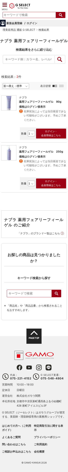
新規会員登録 (14, 23)
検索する (60, 15)
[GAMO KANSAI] (34, 358)
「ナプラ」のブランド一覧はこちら (39, 233)
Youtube (29, 367)
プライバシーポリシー (47, 437)
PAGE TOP (34, 338)
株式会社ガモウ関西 (28, 395)
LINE (49, 367)
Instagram (39, 367)
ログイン (32, 23)
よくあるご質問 (11, 437)
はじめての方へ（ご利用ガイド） (16, 427)
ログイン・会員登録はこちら (51, 133)
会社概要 (39, 451)
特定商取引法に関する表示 (48, 427)
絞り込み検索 (59, 59)
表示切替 (45, 85)
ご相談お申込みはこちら (16, 451)
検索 (56, 293)
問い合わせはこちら (14, 444)
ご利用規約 (40, 444)
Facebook (19, 367)
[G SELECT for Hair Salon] (19, 8)
